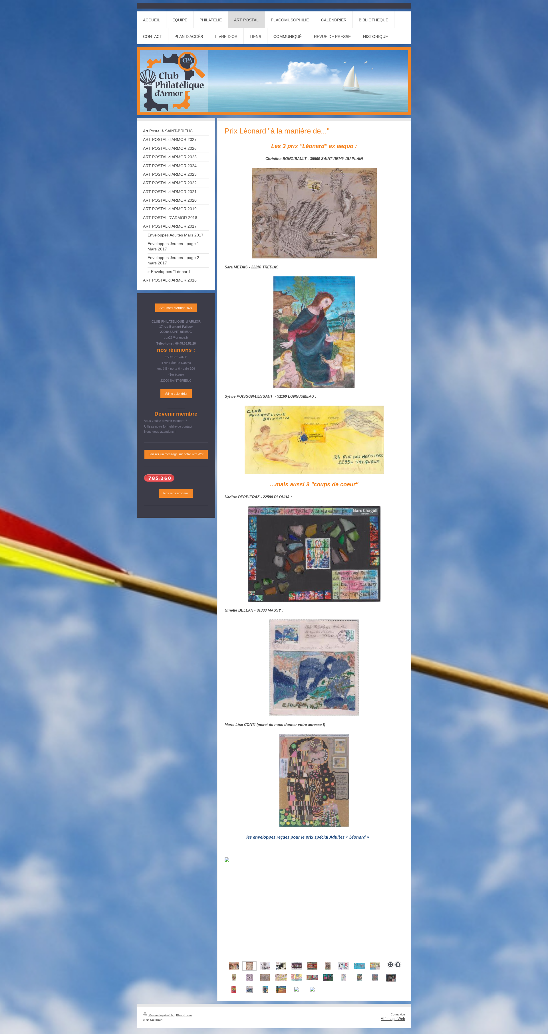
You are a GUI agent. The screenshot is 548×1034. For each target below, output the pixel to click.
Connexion (398, 1014)
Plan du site (184, 1015)
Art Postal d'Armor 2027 (176, 307)
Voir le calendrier (176, 393)
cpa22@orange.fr (176, 337)
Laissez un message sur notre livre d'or (176, 454)
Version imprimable (161, 1015)
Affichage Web (393, 1019)
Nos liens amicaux (176, 493)
